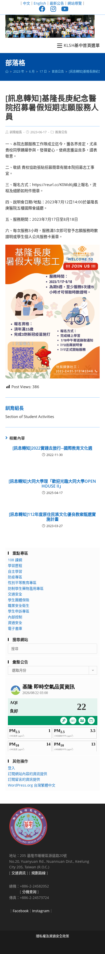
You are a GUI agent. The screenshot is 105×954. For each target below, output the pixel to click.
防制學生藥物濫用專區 (26, 588)
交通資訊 (18, 872)
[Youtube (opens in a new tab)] (63, 9)
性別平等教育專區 (22, 582)
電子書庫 (15, 628)
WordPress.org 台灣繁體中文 (31, 785)
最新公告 (57, 3)
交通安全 (15, 594)
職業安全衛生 (18, 605)
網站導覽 (75, 3)
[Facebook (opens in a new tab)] (42, 9)
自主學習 (15, 571)
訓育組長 (16, 132)
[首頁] (6, 71)
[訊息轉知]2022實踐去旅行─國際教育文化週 (52, 448)
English (40, 3)
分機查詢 (29, 891)
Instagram (40, 910)
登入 (11, 767)
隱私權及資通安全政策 (52, 936)
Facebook (21, 910)
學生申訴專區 (18, 611)
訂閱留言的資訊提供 (24, 779)
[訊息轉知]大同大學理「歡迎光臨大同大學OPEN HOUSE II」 (52, 484)
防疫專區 (15, 576)
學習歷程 (15, 565)
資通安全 (15, 622)
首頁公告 (61, 132)
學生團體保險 (18, 599)
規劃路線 (38, 872)
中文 (26, 3)
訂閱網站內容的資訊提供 (27, 773)
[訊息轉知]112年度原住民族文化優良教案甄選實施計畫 (52, 517)
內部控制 (15, 617)
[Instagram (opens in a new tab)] (53, 9)
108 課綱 (15, 559)
